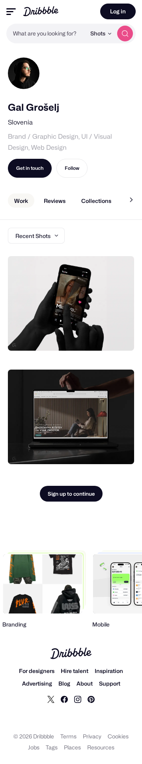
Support (109, 683)
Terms (68, 736)
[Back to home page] (40, 11)
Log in (118, 11)
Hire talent (74, 670)
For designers (36, 670)
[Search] (125, 33)
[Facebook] (64, 699)
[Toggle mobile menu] (11, 11)
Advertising (37, 683)
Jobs (33, 747)
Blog (64, 683)
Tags (52, 747)
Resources (100, 747)
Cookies (118, 736)
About (85, 683)
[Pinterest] (91, 699)
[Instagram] (77, 699)
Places (72, 747)
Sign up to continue (71, 494)
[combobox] (46, 33)
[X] (50, 699)
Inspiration (109, 670)
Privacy (92, 736)
